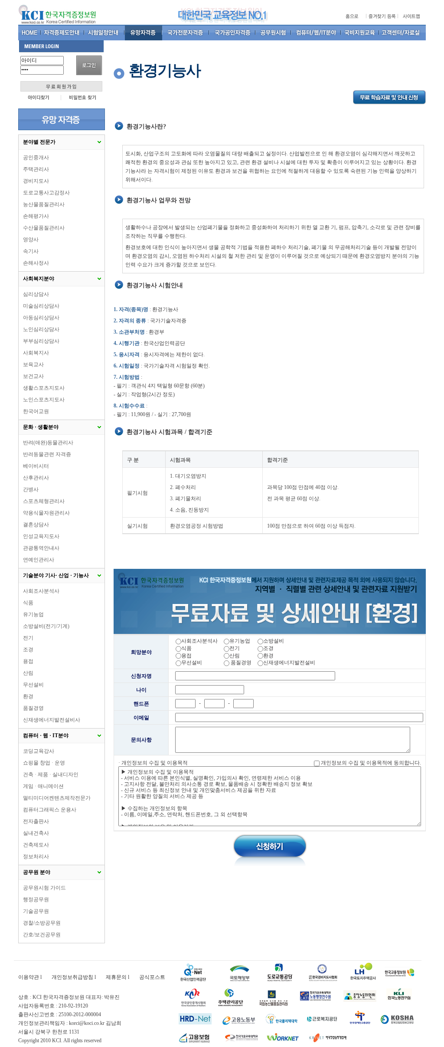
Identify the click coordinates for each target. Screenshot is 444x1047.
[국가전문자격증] (185, 32)
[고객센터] (402, 32)
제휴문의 (116, 977)
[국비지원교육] (360, 32)
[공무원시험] (273, 32)
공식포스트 (152, 977)
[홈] (29, 32)
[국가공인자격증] (232, 32)
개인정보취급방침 (72, 977)
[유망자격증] (143, 32)
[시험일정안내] (105, 32)
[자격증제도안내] (63, 32)
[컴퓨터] (316, 32)
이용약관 (28, 977)
